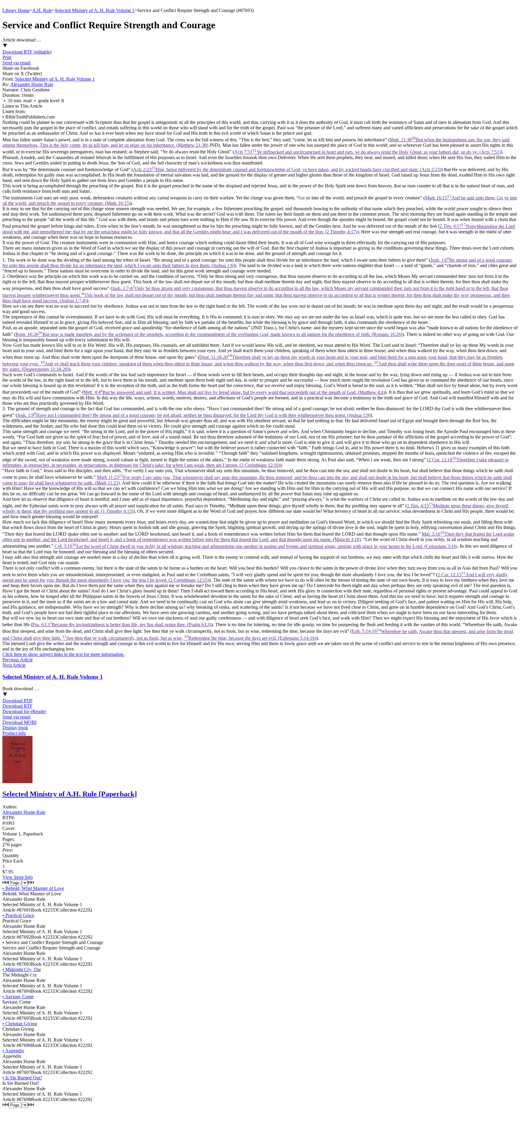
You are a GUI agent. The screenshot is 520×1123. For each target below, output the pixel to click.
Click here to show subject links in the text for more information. (63, 654)
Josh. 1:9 (193, 415)
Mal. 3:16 (258, 536)
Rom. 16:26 (209, 334)
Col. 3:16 (255, 546)
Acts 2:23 (287, 169)
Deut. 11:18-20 (258, 363)
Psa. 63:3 (121, 624)
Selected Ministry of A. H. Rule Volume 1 (95, 10)
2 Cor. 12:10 (255, 462)
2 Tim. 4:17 (258, 229)
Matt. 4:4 (234, 392)
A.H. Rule (42, 10)
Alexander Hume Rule (31, 84)
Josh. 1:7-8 (256, 294)
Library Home (15, 10)
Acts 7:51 (367, 152)
